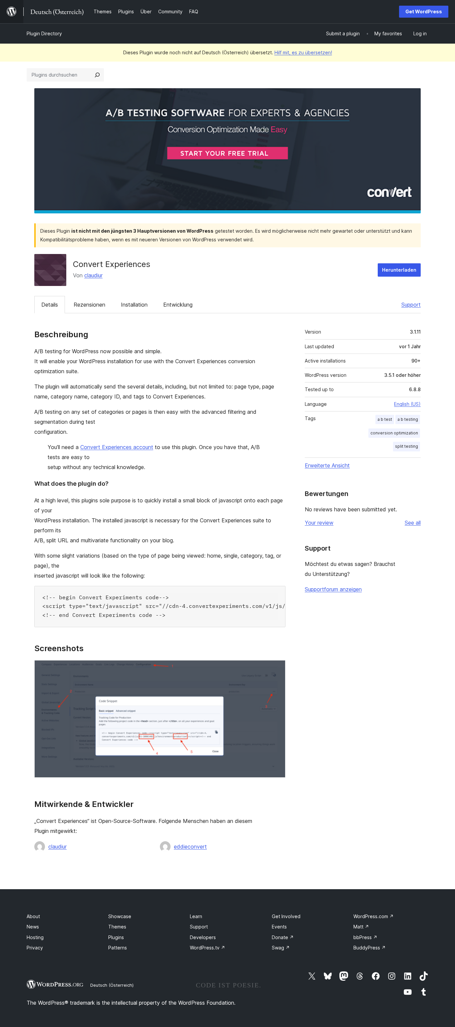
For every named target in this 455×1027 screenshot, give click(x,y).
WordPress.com (373, 916)
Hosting (35, 937)
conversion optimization (394, 432)
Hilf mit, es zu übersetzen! (303, 52)
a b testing (407, 419)
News (33, 926)
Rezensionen (89, 304)
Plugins (116, 937)
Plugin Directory (44, 33)
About (33, 916)
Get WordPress (423, 11)
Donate (283, 937)
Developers (203, 937)
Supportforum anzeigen (333, 589)
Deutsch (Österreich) (112, 985)
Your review (319, 522)
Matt (361, 926)
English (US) (407, 404)
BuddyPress (369, 947)
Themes (117, 926)
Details (49, 304)
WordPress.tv (207, 947)
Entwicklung (178, 304)
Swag (281, 947)
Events (279, 926)
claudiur (93, 275)
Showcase (119, 916)
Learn (196, 916)
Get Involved (286, 916)
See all (413, 522)
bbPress (365, 937)
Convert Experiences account (116, 447)
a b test (384, 419)
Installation (134, 304)
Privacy (35, 947)
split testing (406, 446)
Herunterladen (399, 270)
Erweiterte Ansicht (327, 465)
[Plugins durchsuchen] (97, 75)
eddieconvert (190, 846)
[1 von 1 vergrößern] (276, 669)
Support (411, 304)
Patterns (117, 947)
